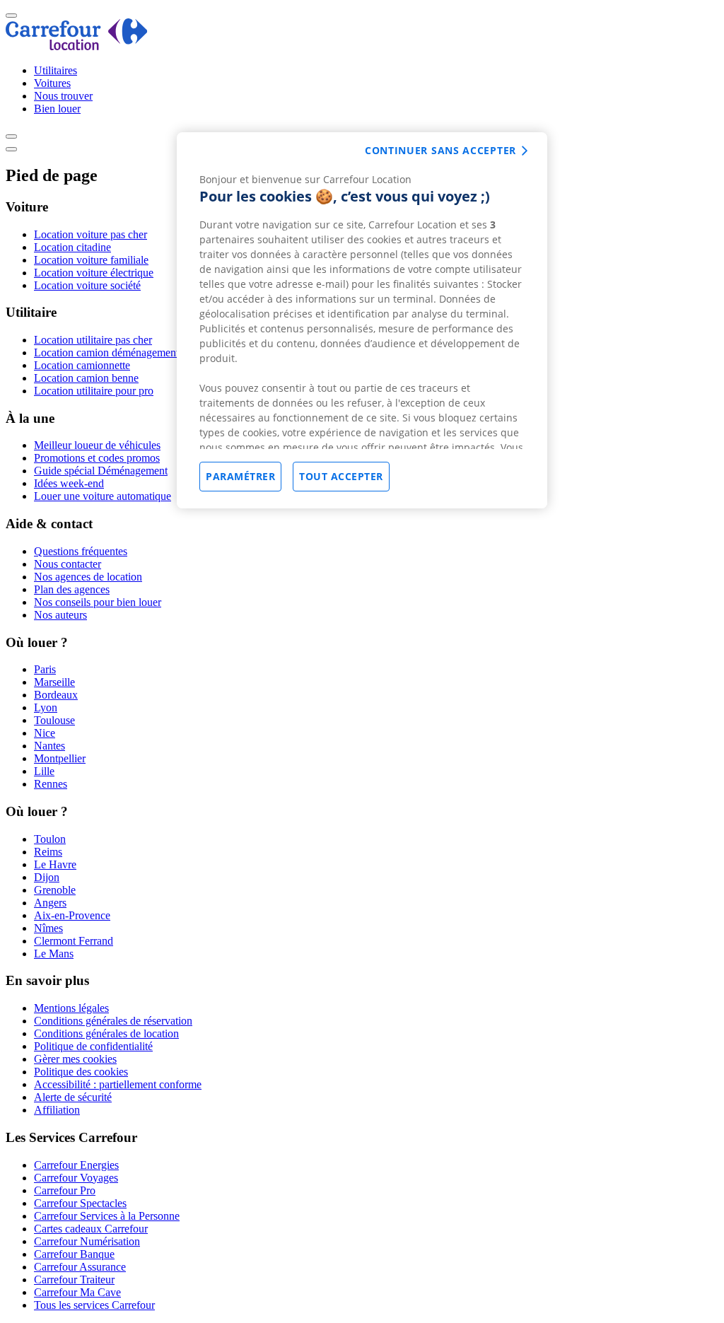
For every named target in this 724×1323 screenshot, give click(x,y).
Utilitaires (55, 70)
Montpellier (60, 758)
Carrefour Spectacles (80, 1203)
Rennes (50, 784)
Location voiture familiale (91, 260)
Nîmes (48, 928)
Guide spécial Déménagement (101, 471)
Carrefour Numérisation (87, 1241)
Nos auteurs (60, 615)
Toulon (50, 839)
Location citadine (72, 247)
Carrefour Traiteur (74, 1280)
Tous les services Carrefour (94, 1305)
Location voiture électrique (93, 273)
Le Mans (54, 954)
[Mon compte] (11, 136)
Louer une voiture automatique (102, 496)
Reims (48, 852)
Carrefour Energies (76, 1165)
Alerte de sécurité (73, 1097)
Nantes (49, 746)
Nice (44, 733)
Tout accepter (341, 476)
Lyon (45, 707)
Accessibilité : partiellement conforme (118, 1084)
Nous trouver (63, 96)
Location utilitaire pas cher (93, 340)
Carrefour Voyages (76, 1178)
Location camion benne (86, 378)
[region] (362, 320)
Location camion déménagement (106, 352)
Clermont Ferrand (73, 941)
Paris (45, 669)
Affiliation (57, 1110)
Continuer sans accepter (440, 150)
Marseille (54, 682)
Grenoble (55, 890)
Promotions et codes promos (97, 458)
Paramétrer (240, 476)
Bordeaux (56, 695)
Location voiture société (87, 285)
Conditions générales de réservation (113, 1021)
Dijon (46, 877)
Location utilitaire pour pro (93, 391)
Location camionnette (82, 365)
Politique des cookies (81, 1072)
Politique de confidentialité (93, 1046)
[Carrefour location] (77, 46)
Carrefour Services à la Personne (107, 1216)
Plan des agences (72, 589)
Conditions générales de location (106, 1033)
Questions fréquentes (80, 551)
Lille (44, 771)
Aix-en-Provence (72, 915)
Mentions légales (71, 1008)
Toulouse (54, 720)
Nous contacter (67, 564)
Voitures (52, 83)
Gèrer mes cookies (75, 1059)
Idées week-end (69, 483)
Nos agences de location (88, 577)
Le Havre (55, 864)
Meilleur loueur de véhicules (97, 445)
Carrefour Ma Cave (77, 1292)
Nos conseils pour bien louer (97, 602)
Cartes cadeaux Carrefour (91, 1229)
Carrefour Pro (64, 1190)
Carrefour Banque (74, 1254)
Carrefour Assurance (80, 1267)
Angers (50, 903)
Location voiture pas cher (90, 234)
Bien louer (57, 109)
